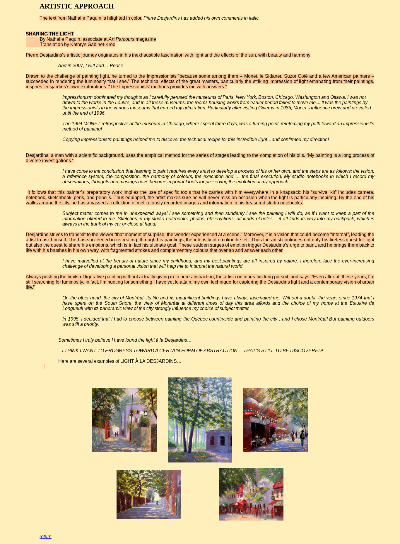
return (46, 536)
